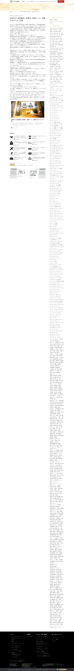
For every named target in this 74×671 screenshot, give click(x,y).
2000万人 (61, 28)
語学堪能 (55, 584)
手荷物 (56, 440)
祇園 (56, 526)
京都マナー (58, 352)
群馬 (51, 536)
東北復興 (58, 486)
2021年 (59, 31)
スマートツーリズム (53, 216)
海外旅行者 (57, 506)
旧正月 (58, 473)
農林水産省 (52, 594)
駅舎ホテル (52, 620)
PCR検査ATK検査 (60, 53)
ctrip (54, 38)
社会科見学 (60, 524)
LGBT (54, 49)
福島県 (56, 528)
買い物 (51, 589)
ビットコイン (52, 281)
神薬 (61, 526)
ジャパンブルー (52, 203)
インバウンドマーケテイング (54, 118)
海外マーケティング (53, 504)
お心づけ (51, 76)
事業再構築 (52, 349)
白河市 (62, 521)
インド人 (57, 107)
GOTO (53, 41)
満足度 (61, 511)
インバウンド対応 (18, 165)
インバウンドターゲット (54, 112)
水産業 (51, 498)
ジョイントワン (58, 203)
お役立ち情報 (58, 74)
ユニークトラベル (53, 317)
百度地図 (54, 523)
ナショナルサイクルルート (54, 256)
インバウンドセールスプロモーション (56, 110)
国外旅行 (51, 385)
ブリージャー (56, 292)
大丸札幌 (51, 410)
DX (50, 39)
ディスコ (57, 239)
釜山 (57, 599)
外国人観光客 (60, 403)
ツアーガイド (52, 231)
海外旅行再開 (52, 506)
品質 (53, 382)
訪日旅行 (61, 579)
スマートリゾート (60, 216)
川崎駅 (54, 428)
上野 (51, 340)
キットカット (60, 155)
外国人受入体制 (52, 398)
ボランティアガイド (53, 302)
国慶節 (60, 385)
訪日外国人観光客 (53, 574)
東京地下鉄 (52, 486)
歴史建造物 (59, 496)
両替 (60, 342)
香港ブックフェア (55, 619)
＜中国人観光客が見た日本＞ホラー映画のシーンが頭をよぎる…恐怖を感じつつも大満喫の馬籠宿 (33, 173)
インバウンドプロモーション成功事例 (41, 636)
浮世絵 (51, 501)
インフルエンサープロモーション (16, 647)
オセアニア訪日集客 (53, 138)
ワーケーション (60, 337)
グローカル (59, 171)
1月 (58, 28)
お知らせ (51, 19)
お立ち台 (58, 76)
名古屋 (51, 380)
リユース (57, 327)
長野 (55, 604)
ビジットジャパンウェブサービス (55, 276)
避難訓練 (58, 597)
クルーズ (62, 165)
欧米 (61, 493)
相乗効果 (61, 523)
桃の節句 (57, 491)
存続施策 (58, 413)
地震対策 (55, 393)
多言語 (59, 407)
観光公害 (56, 549)
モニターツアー (52, 314)
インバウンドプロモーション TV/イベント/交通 (18, 644)
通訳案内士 (61, 594)
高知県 (56, 620)
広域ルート (60, 430)
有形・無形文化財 (53, 476)
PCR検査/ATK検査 (53, 53)
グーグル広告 (60, 173)
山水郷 (54, 425)
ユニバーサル (58, 314)
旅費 (54, 458)
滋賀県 (51, 513)
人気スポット (52, 354)
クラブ (60, 163)
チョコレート (58, 229)
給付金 (62, 531)
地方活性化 (56, 390)
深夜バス (54, 509)
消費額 (51, 509)
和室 (54, 380)
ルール (61, 327)
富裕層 (54, 420)
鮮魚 (62, 622)
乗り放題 (51, 345)
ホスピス (51, 301)
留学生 (57, 519)
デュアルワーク (56, 246)
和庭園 (57, 380)
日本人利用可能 (58, 465)
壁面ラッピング (55, 395)
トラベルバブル (60, 249)
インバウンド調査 (53, 128)
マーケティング (60, 309)
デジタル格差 (58, 243)
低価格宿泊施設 (55, 359)
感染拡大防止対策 (61, 435)
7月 (55, 34)
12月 (56, 28)
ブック (59, 289)
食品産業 (51, 617)
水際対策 (54, 498)
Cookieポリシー (22, 660)
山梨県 (51, 425)
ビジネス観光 (58, 279)
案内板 (51, 493)
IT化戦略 (60, 41)
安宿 (60, 415)
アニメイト (55, 92)
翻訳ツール (58, 536)
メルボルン (59, 312)
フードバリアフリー (53, 289)
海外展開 (59, 504)
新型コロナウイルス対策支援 (40, 651)
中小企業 (59, 344)
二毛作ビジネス (61, 349)
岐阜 (57, 425)
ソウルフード (60, 218)
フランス (51, 286)
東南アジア (52, 488)
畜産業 (60, 519)
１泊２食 (57, 624)
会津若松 (60, 355)
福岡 (51, 528)
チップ (61, 228)
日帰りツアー (57, 460)
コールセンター (52, 185)
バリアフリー (52, 269)
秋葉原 (54, 529)
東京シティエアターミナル (54, 481)
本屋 (57, 476)
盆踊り (58, 523)
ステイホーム (56, 208)
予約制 (56, 347)
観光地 (51, 551)
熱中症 (51, 518)
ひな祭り (58, 81)
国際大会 (51, 387)
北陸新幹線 (58, 372)
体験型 (54, 360)
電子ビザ (51, 609)
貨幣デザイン (52, 587)
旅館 (56, 458)
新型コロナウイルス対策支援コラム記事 (56, 450)
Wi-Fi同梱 (56, 66)
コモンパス (61, 180)
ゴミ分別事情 (58, 185)
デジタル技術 (52, 243)
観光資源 (55, 556)
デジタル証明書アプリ (53, 244)
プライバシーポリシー (14, 660)
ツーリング (52, 233)
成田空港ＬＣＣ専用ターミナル (55, 438)
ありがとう (56, 69)
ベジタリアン (52, 299)
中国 (62, 342)
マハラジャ (52, 307)
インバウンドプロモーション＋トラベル (41, 644)
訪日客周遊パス (52, 579)
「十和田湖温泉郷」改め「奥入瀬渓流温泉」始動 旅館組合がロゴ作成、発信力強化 (38, 158)
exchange (60, 39)
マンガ (56, 309)
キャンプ (58, 158)
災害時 (62, 513)
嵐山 (51, 428)
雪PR (60, 607)
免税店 (62, 362)
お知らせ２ (56, 19)
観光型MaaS (55, 551)
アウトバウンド (52, 84)
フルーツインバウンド (57, 286)
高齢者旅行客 (59, 622)
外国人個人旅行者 (60, 397)
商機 (56, 382)
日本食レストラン (53, 473)
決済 (60, 498)
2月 (57, 33)
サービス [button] (26, 1)
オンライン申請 (59, 145)
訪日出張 (57, 561)
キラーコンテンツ (58, 160)
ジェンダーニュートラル (54, 198)
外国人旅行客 (62, 402)
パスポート (62, 269)
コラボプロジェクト (53, 181)
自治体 (59, 539)
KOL (62, 48)
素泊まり (54, 531)
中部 (62, 344)
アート (57, 102)
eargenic (53, 39)
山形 (60, 423)
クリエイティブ (52, 165)
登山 (55, 521)
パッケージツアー (53, 271)
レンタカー (56, 329)
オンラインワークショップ (54, 143)
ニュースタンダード (53, 259)
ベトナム (57, 299)
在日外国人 (56, 387)
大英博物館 (52, 412)
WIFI (59, 66)
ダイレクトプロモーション (54, 228)
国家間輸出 (56, 385)
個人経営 (56, 362)
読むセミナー (60, 584)
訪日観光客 (60, 582)
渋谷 (58, 509)
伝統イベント (58, 357)
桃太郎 (61, 491)
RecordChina (52, 56)
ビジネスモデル (52, 279)
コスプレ (57, 176)
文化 (55, 445)
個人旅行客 (52, 362)
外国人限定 (52, 405)
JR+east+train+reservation (54, 48)
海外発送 (58, 508)
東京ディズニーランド (53, 483)
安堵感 (57, 415)
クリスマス (58, 165)
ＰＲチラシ (56, 627)
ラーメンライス (52, 324)
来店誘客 (60, 478)
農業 (55, 594)
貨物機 (57, 587)
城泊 (51, 395)
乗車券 (58, 345)
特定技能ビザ (59, 518)
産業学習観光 (52, 519)
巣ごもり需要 (58, 428)
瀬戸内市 (54, 513)
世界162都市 (57, 340)
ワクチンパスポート (53, 337)
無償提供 (61, 514)
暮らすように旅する (60, 475)
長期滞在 (51, 604)
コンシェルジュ (52, 183)
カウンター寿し (60, 148)
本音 (60, 476)
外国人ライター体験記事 (39, 641)
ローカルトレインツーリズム (54, 334)
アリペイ (55, 100)
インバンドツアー (53, 130)
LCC (51, 49)
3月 (59, 33)
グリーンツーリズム (53, 170)
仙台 (51, 355)
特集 (62, 518)
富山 (62, 418)
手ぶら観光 (52, 440)
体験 (51, 360)
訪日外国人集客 (52, 576)
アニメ (51, 92)
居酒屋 (51, 423)
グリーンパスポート (53, 171)
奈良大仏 (58, 412)
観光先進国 (52, 549)
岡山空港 (60, 425)
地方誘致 (59, 392)
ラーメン (62, 322)
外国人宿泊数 (61, 400)
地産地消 (51, 393)
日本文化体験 (56, 468)
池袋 (58, 498)
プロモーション (58, 296)
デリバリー (62, 246)
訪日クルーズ (52, 559)
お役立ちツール (52, 74)
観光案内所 (60, 554)
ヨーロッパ (61, 319)
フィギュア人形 (52, 284)
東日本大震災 (60, 488)
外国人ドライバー (53, 397)
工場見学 (51, 430)
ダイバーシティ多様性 (53, 224)
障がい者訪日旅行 (53, 607)
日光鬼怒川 (52, 460)
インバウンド (62, 107)
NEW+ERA (55, 51)
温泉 (23, 165)
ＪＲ (59, 625)
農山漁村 (58, 592)
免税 (59, 362)
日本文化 (51, 468)
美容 (61, 534)
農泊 (58, 594)
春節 (55, 475)
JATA (56, 43)
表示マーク (26, 165)
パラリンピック (59, 271)
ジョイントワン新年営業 (54, 206)
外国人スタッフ (61, 395)
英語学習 (60, 541)
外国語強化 (61, 405)
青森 (60, 612)
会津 (57, 355)
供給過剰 (62, 360)
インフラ (51, 132)
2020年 (51, 31)
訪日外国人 (31, 165)
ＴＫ (62, 627)
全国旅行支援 (58, 367)
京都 (55, 352)
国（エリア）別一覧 (39, 638)
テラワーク (62, 233)
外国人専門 (52, 402)
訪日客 (61, 577)
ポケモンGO (60, 302)
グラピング (52, 168)
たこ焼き (61, 79)
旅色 (55, 455)
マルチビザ (60, 307)
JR (55, 46)
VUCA (59, 64)
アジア (51, 90)
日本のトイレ (58, 461)
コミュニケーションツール (54, 180)
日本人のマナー (52, 465)
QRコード (55, 54)
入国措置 (51, 365)
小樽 (61, 420)
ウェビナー (52, 135)
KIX (60, 48)
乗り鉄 (55, 345)
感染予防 (55, 435)
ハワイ (59, 266)
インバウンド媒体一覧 (15, 649)
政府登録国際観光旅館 (53, 443)
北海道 (54, 372)
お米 (61, 76)
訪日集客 (51, 584)
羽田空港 (54, 536)
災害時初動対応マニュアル (54, 514)
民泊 (62, 496)
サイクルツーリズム (59, 188)
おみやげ (61, 71)
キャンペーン (52, 160)
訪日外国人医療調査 (53, 566)
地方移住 (60, 390)
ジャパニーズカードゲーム (54, 201)
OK (57, 669)
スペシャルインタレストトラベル (55, 211)
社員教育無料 (52, 526)
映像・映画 (52, 475)
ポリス (55, 304)
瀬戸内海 (58, 513)
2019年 (60, 29)
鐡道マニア (59, 602)
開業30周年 (58, 604)
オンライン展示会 (53, 145)
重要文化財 (54, 599)
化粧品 (51, 372)
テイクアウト (57, 233)
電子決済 (59, 609)
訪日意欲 (57, 579)
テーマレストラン (53, 238)
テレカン (51, 234)
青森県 (51, 614)
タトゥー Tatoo (53, 221)
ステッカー (61, 208)
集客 (57, 607)
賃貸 (54, 589)
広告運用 (55, 430)
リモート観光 (52, 327)
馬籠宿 (61, 619)
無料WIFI (57, 516)
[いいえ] (72, 669)
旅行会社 (51, 456)
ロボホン (56, 332)
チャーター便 (52, 229)
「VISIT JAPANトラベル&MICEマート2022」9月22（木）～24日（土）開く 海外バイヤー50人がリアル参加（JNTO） (20, 137)
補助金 (51, 546)
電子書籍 (55, 609)
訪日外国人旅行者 (59, 572)
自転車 (62, 539)
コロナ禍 (59, 181)
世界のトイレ (52, 342)
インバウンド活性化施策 (54, 125)
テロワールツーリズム (53, 236)
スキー (60, 206)
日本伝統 (61, 466)
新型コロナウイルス (53, 448)
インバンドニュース (60, 130)
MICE (60, 49)
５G (50, 625)
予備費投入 (52, 347)
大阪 (55, 412)
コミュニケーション (53, 178)
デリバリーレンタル (53, 248)
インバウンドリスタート (54, 120)
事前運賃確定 (60, 347)
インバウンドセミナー (15, 657)
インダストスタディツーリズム (55, 105)
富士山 (60, 418)
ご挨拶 (51, 79)
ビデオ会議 (57, 281)
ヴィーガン (52, 339)
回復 (61, 382)
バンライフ (57, 269)
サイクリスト (59, 186)
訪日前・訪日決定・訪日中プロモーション (42, 643)
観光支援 (55, 554)
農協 (51, 592)
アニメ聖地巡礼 (52, 97)
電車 (62, 609)
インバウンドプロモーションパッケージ (41, 649)
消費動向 (62, 508)
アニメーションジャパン (54, 95)
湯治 (58, 511)
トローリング (52, 254)
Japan (54, 43)
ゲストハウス (58, 175)
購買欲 (61, 589)
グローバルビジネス (53, 173)
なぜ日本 (54, 81)
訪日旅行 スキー (53, 581)
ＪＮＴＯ (56, 625)
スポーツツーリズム (53, 213)
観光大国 (60, 551)
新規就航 (51, 455)
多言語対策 (13, 652)
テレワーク (56, 234)
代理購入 (54, 355)
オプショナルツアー (53, 140)
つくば (51, 81)
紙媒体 (51, 531)
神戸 (59, 526)
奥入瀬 (62, 412)
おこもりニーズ (52, 71)
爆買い (54, 518)
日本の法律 (62, 463)
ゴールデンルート (53, 186)
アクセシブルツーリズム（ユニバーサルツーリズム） (57, 87)
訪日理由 (51, 582)
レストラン (52, 329)
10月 (51, 28)
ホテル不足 (56, 301)
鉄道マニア (61, 599)
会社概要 (28, 634)
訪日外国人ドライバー (53, 564)
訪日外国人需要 (58, 576)
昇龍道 (61, 473)
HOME (23, 1)
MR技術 (51, 51)
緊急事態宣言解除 (53, 534)
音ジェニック (61, 614)
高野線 (54, 622)
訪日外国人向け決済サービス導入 (16, 654)
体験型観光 (58, 360)
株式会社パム (52, 491)
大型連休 (58, 410)
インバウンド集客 (60, 128)
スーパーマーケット (53, 218)
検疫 (56, 493)
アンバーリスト (52, 102)
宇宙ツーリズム (52, 415)
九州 (61, 345)
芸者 (51, 541)
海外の (57, 501)
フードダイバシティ (53, 287)
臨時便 (51, 539)
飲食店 (61, 617)
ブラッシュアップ (53, 291)
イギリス (61, 102)
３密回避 (61, 624)
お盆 (55, 76)
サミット (51, 191)
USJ (54, 61)
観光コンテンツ (60, 546)
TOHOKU (60, 59)
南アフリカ (59, 377)
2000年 (51, 29)
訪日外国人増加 (58, 569)
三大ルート (56, 339)
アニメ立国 (61, 95)
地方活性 (51, 390)
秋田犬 (51, 529)
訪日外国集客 (52, 577)
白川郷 (58, 521)
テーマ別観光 (59, 238)
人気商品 (57, 354)
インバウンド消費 (53, 127)
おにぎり (57, 71)
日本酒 (55, 471)
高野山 (51, 622)
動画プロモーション (53, 370)
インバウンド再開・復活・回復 (55, 122)
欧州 (58, 493)
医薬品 (51, 377)
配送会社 (62, 597)
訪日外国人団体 (52, 569)
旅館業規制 (60, 458)
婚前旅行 (54, 413)
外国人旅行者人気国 (53, 403)
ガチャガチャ (58, 153)
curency (58, 38)
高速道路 (59, 620)
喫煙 (58, 382)
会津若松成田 (52, 357)
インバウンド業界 (60, 123)
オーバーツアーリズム (53, 148)
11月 (53, 28)
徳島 (54, 433)
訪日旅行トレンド (60, 581)
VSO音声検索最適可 (53, 64)
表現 (56, 544)
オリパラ (59, 140)
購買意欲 (57, 589)
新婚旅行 (51, 451)
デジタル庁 (60, 241)
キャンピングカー (53, 158)
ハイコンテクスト (53, 264)
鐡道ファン (54, 602)
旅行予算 (60, 455)
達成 (55, 597)
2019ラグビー (56, 29)
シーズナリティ (52, 196)
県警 (51, 524)
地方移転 (51, 392)
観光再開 (60, 549)
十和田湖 (54, 377)
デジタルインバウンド (53, 241)
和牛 (60, 380)
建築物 (51, 433)
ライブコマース (52, 322)
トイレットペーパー (53, 249)
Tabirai (51, 59)
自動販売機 (55, 539)
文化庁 (58, 445)
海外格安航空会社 (53, 508)
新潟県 (61, 451)
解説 (62, 556)
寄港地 (57, 418)
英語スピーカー (55, 541)
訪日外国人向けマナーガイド (54, 567)
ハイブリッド (59, 264)
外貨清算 (51, 407)
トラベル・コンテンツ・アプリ (55, 251)
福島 (53, 528)
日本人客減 (52, 466)
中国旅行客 (55, 344)
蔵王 (51, 544)
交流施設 (57, 350)
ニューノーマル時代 (53, 261)
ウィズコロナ (52, 133)
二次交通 (56, 349)
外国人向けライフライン (54, 400)
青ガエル (51, 612)
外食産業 (55, 407)
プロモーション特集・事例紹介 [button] (40, 1)
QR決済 (59, 54)
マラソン (56, 307)
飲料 (58, 617)
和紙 (62, 380)
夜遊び (63, 408)
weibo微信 (52, 66)
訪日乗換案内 (52, 561)
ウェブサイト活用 (58, 135)
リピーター (58, 324)
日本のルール (52, 463)
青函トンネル (56, 612)
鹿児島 (51, 624)
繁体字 (58, 534)
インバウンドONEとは (30, 637)
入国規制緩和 (52, 367)
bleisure (55, 36)
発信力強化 (52, 521)
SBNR (61, 56)
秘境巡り (58, 529)
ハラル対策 (55, 266)
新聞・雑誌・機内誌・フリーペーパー (56, 453)
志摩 (56, 433)
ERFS (57, 39)
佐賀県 (61, 359)
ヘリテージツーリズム (57, 297)
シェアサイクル (52, 193)
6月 (53, 34)
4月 (62, 33)
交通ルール (62, 350)
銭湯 (51, 602)
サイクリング (52, 188)
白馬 (51, 523)
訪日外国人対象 (58, 571)
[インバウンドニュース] (13, 170)
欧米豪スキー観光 (53, 496)
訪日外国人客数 (52, 571)
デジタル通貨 (60, 244)
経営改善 (58, 531)
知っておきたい (55, 524)
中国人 (51, 344)
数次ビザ (51, 445)
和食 (51, 382)
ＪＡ (53, 625)
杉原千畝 (51, 478)
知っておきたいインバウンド (57, 635)
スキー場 (51, 208)
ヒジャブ (51, 274)
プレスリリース (60, 21)
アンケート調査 (60, 100)
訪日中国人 (61, 559)
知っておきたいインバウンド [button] (51, 1)
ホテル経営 (60, 301)
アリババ (51, 100)
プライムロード (52, 294)
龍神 (54, 624)
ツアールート (58, 231)
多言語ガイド (52, 408)
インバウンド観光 (60, 127)
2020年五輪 (55, 31)
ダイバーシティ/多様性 (53, 223)
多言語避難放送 (58, 408)
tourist (51, 61)
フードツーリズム (60, 287)
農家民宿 (54, 592)
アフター (57, 97)
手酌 (59, 440)
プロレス (51, 297)
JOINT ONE (52, 44)
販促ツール (60, 587)
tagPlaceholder (55, 59)
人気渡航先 (61, 354)
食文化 (55, 617)
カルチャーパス (58, 150)
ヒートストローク (57, 274)
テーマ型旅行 (52, 239)
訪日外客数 (57, 577)
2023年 (55, 33)
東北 (55, 486)
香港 (51, 619)
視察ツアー (55, 546)
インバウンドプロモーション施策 (15, 636)
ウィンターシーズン (59, 133)
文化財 (61, 445)
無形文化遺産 (52, 516)
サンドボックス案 (57, 191)
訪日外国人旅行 (52, 572)
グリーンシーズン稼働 (58, 168)
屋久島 (54, 423)
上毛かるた (61, 339)
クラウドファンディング (54, 163)
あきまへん (52, 69)
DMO (61, 38)
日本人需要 (56, 466)
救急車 (59, 443)
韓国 (54, 614)
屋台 (57, 423)
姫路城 (51, 413)
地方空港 (55, 392)
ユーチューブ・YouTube (54, 319)
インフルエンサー (57, 132)
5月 (50, 34)
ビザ (61, 274)
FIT (50, 41)
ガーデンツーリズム (53, 155)
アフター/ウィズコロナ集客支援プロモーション (43, 654)
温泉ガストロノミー (53, 511)
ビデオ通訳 (62, 281)
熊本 (60, 516)
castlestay (58, 36)
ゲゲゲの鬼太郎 (52, 175)
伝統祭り (62, 357)
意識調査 (51, 435)
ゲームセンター (52, 176)
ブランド (51, 292)
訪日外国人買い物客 (60, 574)
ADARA (62, 34)
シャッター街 (58, 193)
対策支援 (58, 420)
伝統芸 (51, 359)
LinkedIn (57, 49)
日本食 (58, 471)
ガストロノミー (52, 153)
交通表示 (51, 352)
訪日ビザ (57, 559)
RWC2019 (57, 56)
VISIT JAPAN (58, 61)
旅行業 (51, 458)
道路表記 (51, 597)
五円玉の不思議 (52, 350)
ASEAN (51, 36)
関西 (62, 604)
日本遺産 (51, 471)
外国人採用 (56, 402)
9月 (59, 34)
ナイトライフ (58, 254)
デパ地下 (51, 246)
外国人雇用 (56, 405)
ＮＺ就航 (51, 627)
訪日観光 (55, 582)
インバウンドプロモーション (54, 117)
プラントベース (58, 294)
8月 (57, 34)
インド (62, 105)
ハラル (51, 266)
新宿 (55, 451)
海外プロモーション (53, 503)
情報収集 (59, 433)
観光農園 (59, 556)
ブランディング (59, 291)
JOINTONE (52, 46)
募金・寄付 (59, 370)
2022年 (51, 33)
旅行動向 (59, 456)
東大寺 (56, 488)
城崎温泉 (61, 393)
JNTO (59, 43)
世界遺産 (57, 342)
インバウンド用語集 (55, 639)
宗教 (62, 415)
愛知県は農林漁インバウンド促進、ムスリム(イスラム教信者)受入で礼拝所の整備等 (20, 142)
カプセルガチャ (52, 150)
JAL (50, 43)
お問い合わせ (61, 1)
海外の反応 (61, 501)
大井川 (55, 410)
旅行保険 (55, 456)
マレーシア (52, 309)
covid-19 (51, 38)
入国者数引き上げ (57, 365)
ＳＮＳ (60, 627)
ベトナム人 (61, 299)
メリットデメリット (53, 312)
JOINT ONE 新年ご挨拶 (59, 44)
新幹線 (58, 451)
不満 (53, 340)
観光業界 (51, 556)
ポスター (51, 304)
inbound (57, 41)
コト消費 (61, 176)
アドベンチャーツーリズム (57, 90)
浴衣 (54, 501)
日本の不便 (57, 463)
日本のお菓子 (52, 461)
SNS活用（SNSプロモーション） (16, 638)
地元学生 (60, 387)
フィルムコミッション (59, 284)
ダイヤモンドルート (53, 226)
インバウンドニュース (53, 21)
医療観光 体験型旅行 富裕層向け (56, 375)
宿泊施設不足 (52, 418)
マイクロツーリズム (60, 304)
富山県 (51, 420)
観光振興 (51, 554)
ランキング (58, 322)
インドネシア (52, 107)
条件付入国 (56, 478)
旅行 (57, 455)
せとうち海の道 (55, 79)
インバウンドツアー (53, 113)
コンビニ (57, 183)
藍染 (53, 544)
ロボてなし (52, 332)
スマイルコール (60, 213)
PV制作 (51, 54)
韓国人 (57, 614)
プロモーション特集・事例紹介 (41, 634)
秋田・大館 (60, 528)
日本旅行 (61, 468)
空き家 (62, 529)
